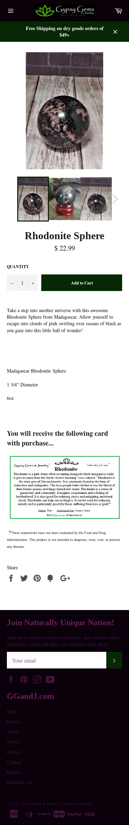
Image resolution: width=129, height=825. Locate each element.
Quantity (18, 267)
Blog (11, 711)
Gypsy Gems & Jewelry (39, 803)
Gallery (14, 752)
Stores (13, 741)
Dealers (14, 772)
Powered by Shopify (77, 803)
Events (13, 721)
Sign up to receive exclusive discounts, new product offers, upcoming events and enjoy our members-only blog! (64, 640)
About (13, 731)
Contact (14, 762)
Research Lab (20, 782)
